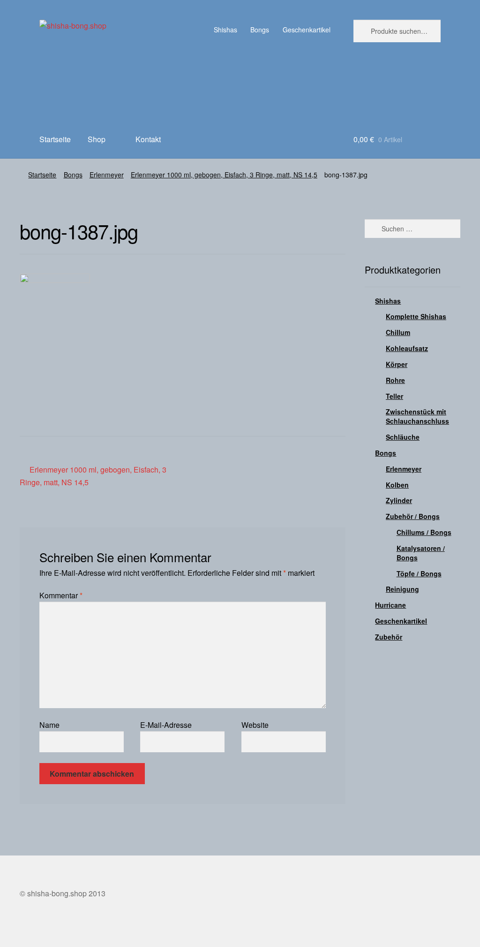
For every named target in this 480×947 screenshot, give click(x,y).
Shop (96, 139)
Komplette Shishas (416, 316)
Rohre (395, 380)
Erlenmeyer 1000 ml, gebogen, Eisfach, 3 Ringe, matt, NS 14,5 (224, 174)
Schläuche (403, 437)
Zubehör (388, 637)
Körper (396, 364)
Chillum (398, 332)
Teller (394, 396)
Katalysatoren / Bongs (421, 552)
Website (255, 724)
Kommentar (60, 595)
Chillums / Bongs (424, 532)
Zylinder (399, 500)
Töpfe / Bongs (419, 573)
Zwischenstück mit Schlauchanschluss (417, 416)
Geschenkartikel (306, 29)
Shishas (225, 29)
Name (49, 724)
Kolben (397, 484)
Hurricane (390, 605)
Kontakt (148, 139)
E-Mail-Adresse (166, 724)
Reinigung (402, 589)
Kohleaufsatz (407, 348)
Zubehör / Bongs (413, 516)
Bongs (259, 29)
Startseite (55, 139)
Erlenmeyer (107, 174)
